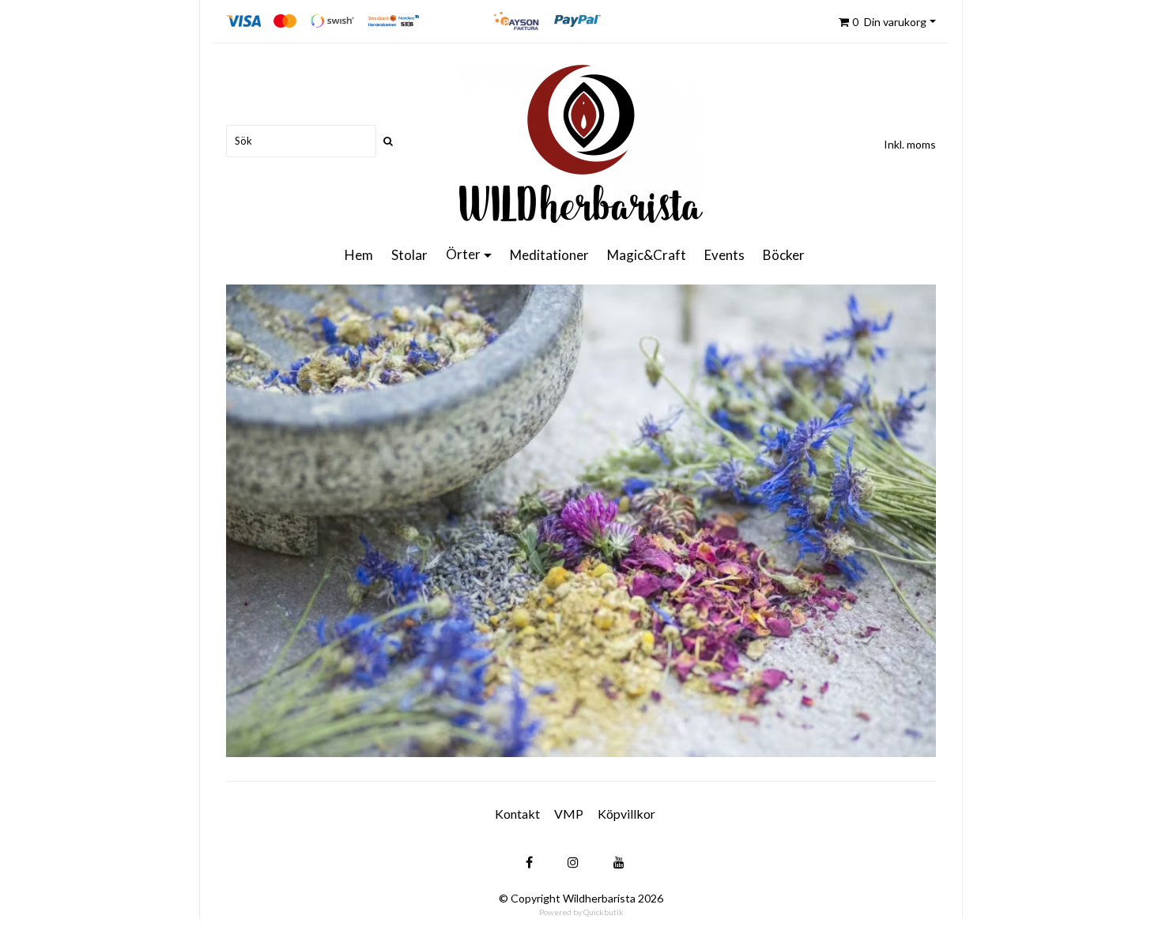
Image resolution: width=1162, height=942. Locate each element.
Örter (463, 254)
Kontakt (517, 813)
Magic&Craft (646, 255)
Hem (359, 255)
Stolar (409, 255)
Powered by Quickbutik (581, 912)
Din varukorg (889, 21)
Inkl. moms (910, 144)
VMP (568, 813)
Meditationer (549, 255)
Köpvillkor (626, 813)
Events (724, 255)
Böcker (784, 255)
